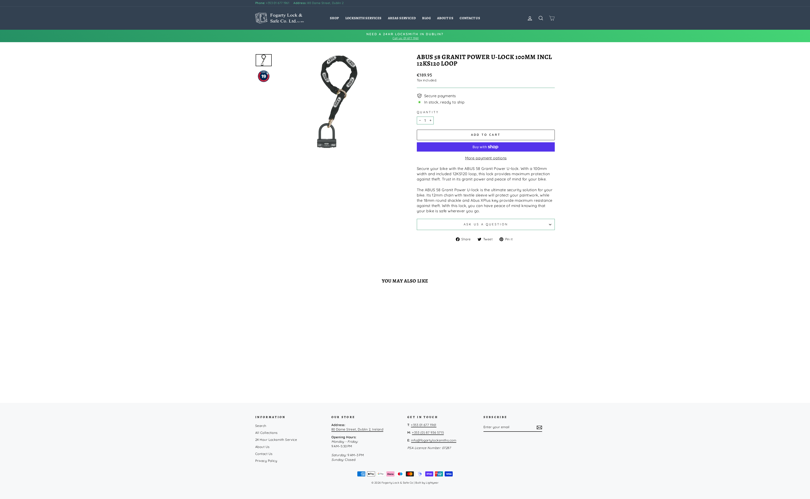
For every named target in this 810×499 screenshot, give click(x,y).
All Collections (266, 433)
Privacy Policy (266, 461)
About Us (445, 18)
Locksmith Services (363, 18)
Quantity (428, 112)
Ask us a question (486, 224)
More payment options (486, 158)
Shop (334, 18)
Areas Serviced (402, 18)
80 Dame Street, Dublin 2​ (318, 3)
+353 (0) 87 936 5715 (428, 432)
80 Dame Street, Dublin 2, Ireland (357, 429)
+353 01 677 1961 (272, 3)
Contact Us (470, 18)
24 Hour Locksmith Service (276, 440)
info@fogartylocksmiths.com (433, 440)
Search (260, 426)
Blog (426, 18)
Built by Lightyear (427, 482)
